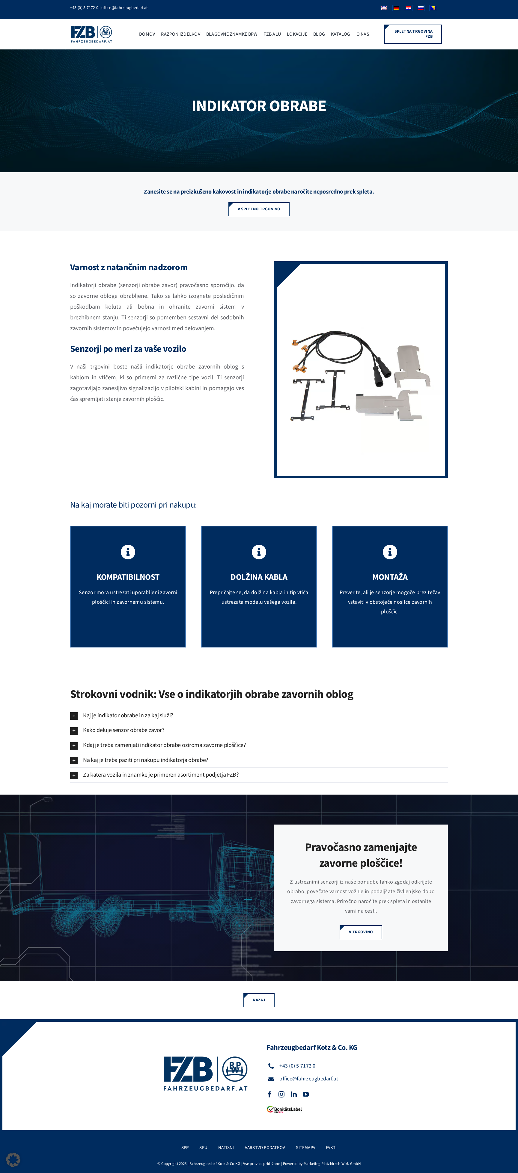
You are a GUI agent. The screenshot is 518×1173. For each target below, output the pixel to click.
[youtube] (306, 1094)
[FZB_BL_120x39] (284, 1106)
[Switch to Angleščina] (382, 9)
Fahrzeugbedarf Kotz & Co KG (214, 1163)
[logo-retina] (92, 27)
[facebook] (269, 1094)
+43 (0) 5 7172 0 (84, 8)
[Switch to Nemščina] (394, 9)
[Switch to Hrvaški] (406, 9)
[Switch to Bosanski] (431, 9)
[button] (259, 715)
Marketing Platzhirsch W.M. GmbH (332, 1163)
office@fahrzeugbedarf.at (124, 8)
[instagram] (281, 1094)
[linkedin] (294, 1094)
